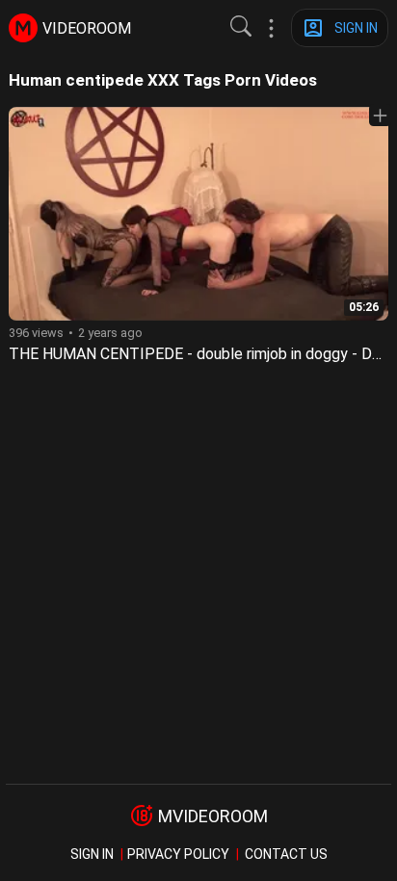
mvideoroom (213, 816)
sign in (92, 854)
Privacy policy (178, 854)
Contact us (286, 854)
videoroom (86, 28)
